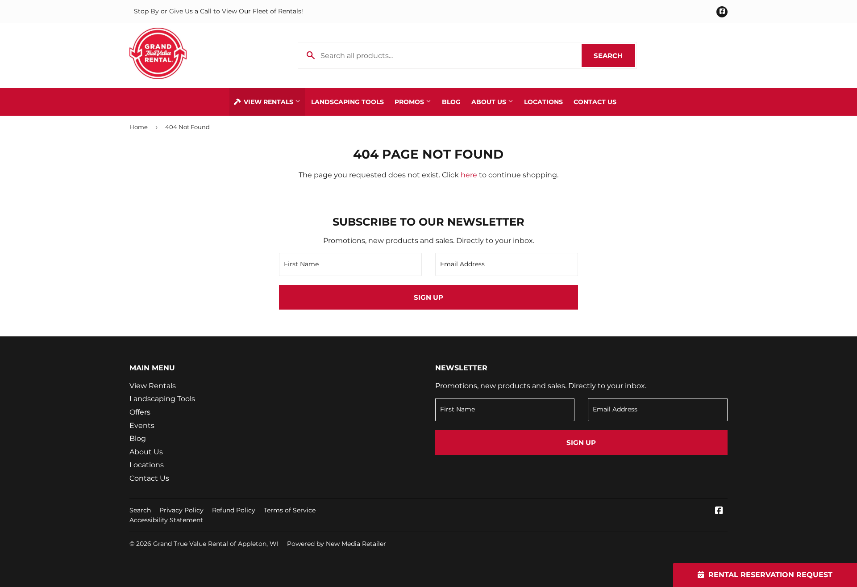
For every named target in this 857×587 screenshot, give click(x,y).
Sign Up (428, 297)
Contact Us (595, 101)
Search (614, 55)
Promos (410, 101)
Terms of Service (290, 510)
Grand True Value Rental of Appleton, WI (216, 543)
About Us (489, 101)
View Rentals (268, 101)
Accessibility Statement (166, 520)
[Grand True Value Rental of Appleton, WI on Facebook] (719, 511)
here (469, 175)
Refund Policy (233, 510)
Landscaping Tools (347, 101)
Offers (139, 412)
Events (141, 425)
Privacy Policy (181, 510)
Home (138, 126)
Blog (451, 101)
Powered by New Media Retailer (336, 543)
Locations (543, 101)
